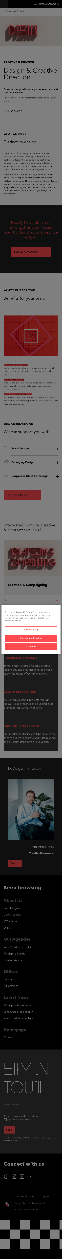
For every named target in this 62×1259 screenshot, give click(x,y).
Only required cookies (31, 638)
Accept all (31, 647)
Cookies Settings (31, 630)
